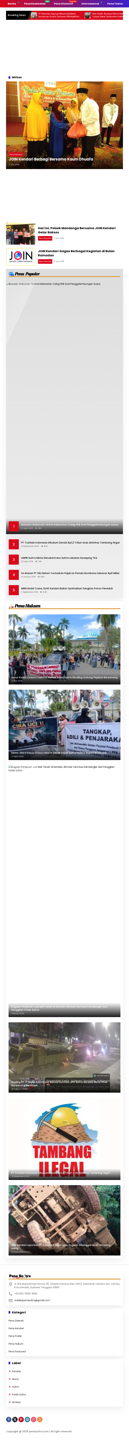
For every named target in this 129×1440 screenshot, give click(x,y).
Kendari (16, 1371)
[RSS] (39, 1419)
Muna (15, 1379)
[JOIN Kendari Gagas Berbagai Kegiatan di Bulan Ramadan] (20, 256)
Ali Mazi (16, 1402)
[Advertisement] (64, 46)
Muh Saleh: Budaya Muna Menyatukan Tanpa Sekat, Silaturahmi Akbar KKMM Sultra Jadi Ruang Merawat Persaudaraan (87, 15)
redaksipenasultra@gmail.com (32, 1300)
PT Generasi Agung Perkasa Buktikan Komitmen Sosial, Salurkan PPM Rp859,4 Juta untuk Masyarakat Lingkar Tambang (33, 15)
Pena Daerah (16, 1320)
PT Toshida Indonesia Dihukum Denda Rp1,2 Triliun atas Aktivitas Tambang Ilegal (70, 542)
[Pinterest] (21, 1419)
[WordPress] (27, 1419)
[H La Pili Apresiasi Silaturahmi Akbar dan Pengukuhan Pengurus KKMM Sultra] (116, 15)
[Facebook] (8, 1419)
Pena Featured (17, 1351)
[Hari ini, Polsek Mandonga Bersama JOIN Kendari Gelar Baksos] (20, 234)
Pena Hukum (16, 1343)
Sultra (15, 1386)
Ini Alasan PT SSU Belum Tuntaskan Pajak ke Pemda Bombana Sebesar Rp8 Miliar (70, 573)
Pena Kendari (16, 154)
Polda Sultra (19, 1394)
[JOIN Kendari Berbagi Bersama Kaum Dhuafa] (64, 125)
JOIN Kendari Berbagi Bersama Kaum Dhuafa (51, 159)
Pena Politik (15, 1336)
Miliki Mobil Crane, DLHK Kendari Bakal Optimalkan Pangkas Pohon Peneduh (67, 588)
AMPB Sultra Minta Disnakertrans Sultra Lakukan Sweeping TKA (59, 558)
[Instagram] (33, 1419)
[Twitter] (15, 1419)
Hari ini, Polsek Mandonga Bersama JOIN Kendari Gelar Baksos (77, 230)
